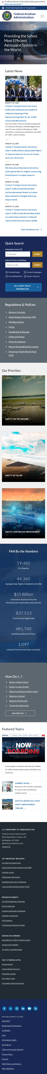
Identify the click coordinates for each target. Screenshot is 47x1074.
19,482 (23, 562)
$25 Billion (23, 594)
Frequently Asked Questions (13, 983)
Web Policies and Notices (11, 1064)
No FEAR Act (6, 1045)
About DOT (6, 1021)
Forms (11, 327)
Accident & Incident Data (11, 863)
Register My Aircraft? (18, 701)
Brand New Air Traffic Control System (16, 940)
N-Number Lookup (9, 974)
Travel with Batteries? (19, 705)
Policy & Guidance (17, 341)
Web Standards (8, 1068)
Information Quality (9, 1040)
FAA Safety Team (8, 978)
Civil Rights (6, 1030)
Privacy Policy (7, 1054)
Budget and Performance (11, 1026)
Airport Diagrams (8, 906)
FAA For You (18, 713)
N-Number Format (12, 249)
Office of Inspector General (12, 1049)
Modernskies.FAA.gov (16, 753)
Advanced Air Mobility (10, 945)
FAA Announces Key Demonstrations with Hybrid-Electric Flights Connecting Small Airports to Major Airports (23, 171)
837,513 (23, 613)
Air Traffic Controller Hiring (12, 949)
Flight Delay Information (11, 877)
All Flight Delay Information (22, 287)
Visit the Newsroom (30, 229)
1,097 (23, 644)
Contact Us (6, 846)
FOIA (4, 1035)
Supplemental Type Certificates (14, 882)
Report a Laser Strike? (19, 686)
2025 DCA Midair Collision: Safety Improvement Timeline (27, 804)
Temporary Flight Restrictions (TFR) (22, 353)
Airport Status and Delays (15, 260)
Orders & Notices (17, 336)
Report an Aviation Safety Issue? (23, 691)
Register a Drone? (17, 696)
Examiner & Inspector (10, 916)
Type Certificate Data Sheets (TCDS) (16, 886)
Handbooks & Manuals (19, 332)
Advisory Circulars (17, 312)
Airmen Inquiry (7, 964)
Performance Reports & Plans (13, 925)
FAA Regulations (16, 322)
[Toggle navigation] (42, 16)
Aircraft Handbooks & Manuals (13, 901)
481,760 (23, 628)
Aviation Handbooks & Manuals (13, 911)
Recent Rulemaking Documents (24, 346)
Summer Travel (22, 783)
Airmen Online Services (11, 969)
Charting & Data (8, 872)
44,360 (23, 578)
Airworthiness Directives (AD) (22, 317)
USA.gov (5, 1059)
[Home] (18, 16)
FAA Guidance (7, 920)
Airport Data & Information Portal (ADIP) (17, 867)
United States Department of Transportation (20, 8)
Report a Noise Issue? (18, 682)
